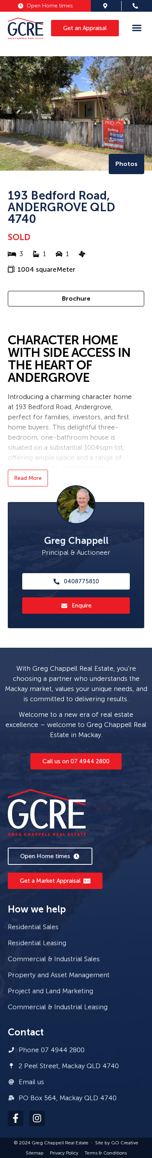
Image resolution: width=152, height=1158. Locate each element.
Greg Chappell (76, 540)
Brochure (76, 298)
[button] (136, 27)
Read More (28, 478)
